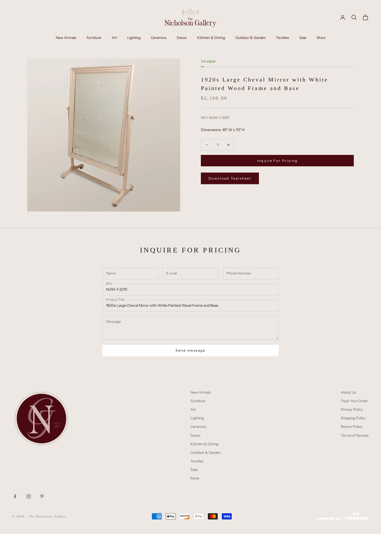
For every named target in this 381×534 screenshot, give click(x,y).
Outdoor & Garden (250, 37)
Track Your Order (354, 401)
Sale (302, 37)
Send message (190, 350)
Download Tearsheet (229, 178)
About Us (348, 392)
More (321, 37)
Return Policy (351, 426)
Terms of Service (355, 435)
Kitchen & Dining (211, 37)
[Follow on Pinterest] (42, 496)
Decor (182, 37)
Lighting (133, 37)
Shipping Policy (353, 418)
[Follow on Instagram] (28, 496)
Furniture (94, 37)
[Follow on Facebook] (15, 496)
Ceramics (158, 37)
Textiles (282, 37)
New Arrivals (66, 37)
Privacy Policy (352, 409)
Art (114, 37)
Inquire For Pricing (277, 160)
